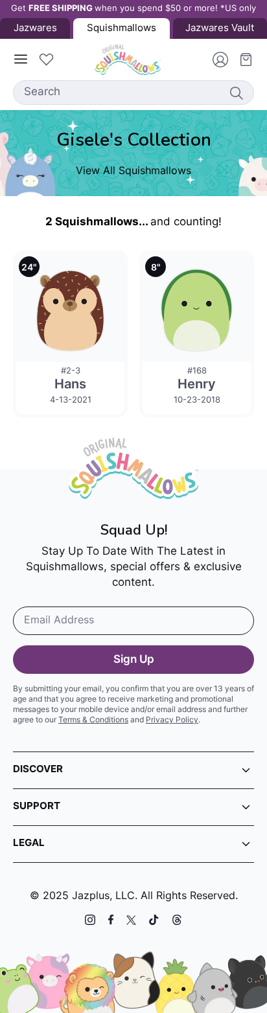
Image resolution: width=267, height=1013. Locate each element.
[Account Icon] (215, 59)
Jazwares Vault (219, 29)
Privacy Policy (172, 720)
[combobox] (133, 92)
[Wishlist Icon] (46, 59)
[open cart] (241, 59)
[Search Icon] (236, 92)
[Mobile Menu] (21, 59)
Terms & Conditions (93, 720)
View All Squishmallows (133, 171)
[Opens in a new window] (90, 920)
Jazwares (35, 29)
